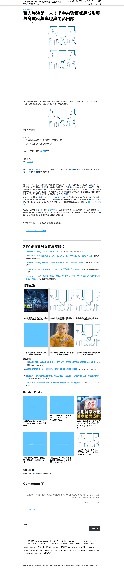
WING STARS (38, 544)
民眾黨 (55, 550)
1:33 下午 (96, 502)
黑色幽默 (56, 200)
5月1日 (75, 170)
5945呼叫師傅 (29, 541)
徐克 (40, 187)
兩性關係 (92, 543)
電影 (93, 1)
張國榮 (63, 197)
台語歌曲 (90, 4)
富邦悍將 (77, 547)
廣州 (89, 170)
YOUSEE (47, 544)
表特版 (87, 1)
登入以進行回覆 (30, 509)
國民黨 (64, 547)
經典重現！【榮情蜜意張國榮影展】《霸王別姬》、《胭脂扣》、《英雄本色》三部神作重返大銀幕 (62, 376)
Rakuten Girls (87, 541)
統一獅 (83, 551)
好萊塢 (36, 172)
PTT (81, 541)
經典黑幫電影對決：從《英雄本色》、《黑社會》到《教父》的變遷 (51, 369)
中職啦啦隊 (78, 544)
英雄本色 (70, 187)
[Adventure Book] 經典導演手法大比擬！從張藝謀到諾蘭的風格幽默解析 (54, 269)
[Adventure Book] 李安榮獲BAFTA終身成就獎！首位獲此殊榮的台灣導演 (55, 263)
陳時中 (40, 553)
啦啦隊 (98, 4)
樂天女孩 (48, 550)
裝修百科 (79, 1)
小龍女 (84, 547)
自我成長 (96, 550)
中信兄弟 (55, 544)
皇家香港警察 (48, 189)
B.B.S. (39, 170)
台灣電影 (26, 547)
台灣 (79, 185)
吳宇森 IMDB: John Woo (36, 231)
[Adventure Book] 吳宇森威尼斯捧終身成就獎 (44, 252)
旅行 (99, 1)
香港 (30, 172)
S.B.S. (32, 170)
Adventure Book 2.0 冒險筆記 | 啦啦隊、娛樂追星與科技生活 (42, 3)
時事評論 (32, 550)
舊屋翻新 (27, 553)
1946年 (70, 170)
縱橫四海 (42, 197)
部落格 (36, 553)
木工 (37, 550)
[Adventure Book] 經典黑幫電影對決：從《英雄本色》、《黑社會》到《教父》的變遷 (59, 256)
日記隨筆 (26, 550)
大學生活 (70, 547)
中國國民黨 (66, 543)
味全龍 (39, 547)
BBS (36, 541)
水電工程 (62, 550)
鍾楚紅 (69, 197)
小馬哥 (59, 194)
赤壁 (97, 210)
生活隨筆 (76, 550)
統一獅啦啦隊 (89, 550)
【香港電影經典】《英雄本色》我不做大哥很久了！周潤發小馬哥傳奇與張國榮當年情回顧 (60, 362)
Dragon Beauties (43, 541)
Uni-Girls (28, 544)
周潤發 (66, 194)
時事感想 (71, 1)
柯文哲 (41, 551)
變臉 (42, 210)
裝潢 (32, 553)
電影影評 (47, 553)
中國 (60, 543)
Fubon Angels (56, 541)
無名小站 (69, 550)
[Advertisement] (62, 84)
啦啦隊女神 (56, 547)
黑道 (37, 189)
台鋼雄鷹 (32, 547)
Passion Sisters (71, 541)
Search (27, 524)
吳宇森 (43, 151)
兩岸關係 (86, 543)
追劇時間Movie (28, 9)
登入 (35, 473)
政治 (96, 547)
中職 (71, 544)
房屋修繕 (91, 547)
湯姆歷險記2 (52, 210)
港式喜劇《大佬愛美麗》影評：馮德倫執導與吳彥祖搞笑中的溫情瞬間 (53, 383)
